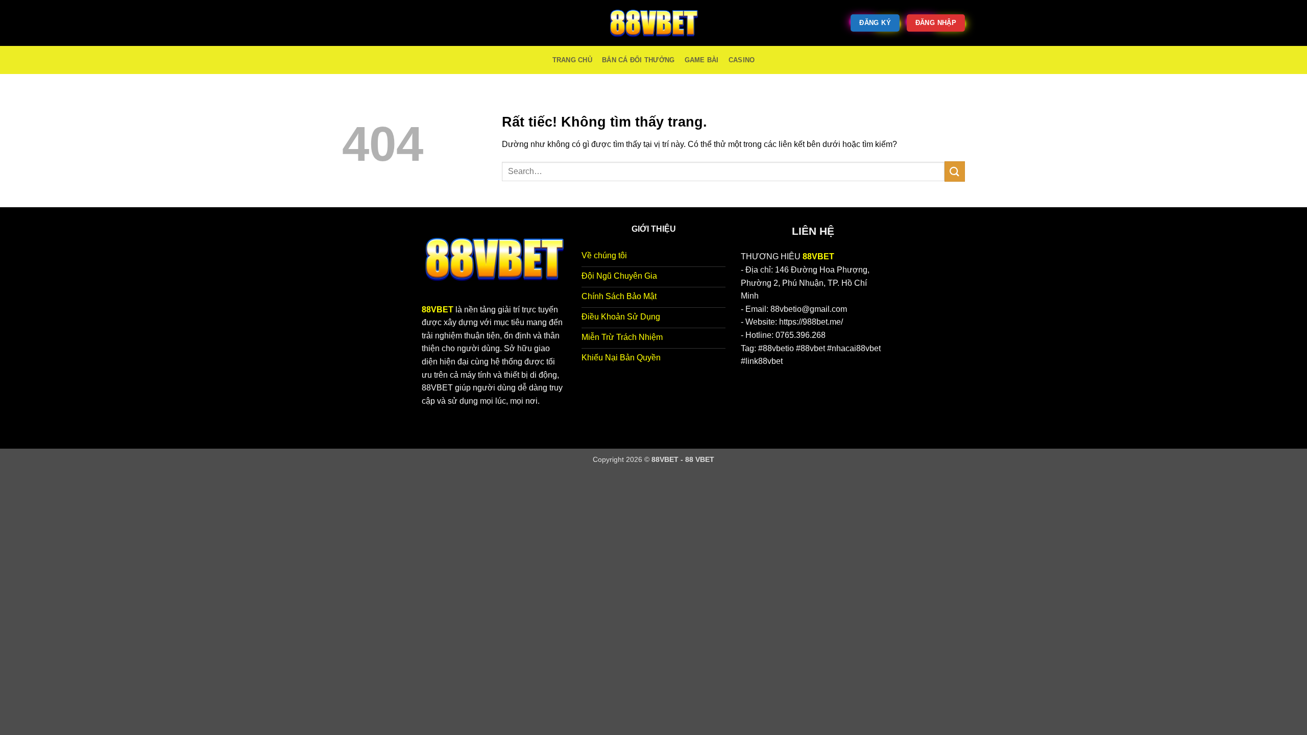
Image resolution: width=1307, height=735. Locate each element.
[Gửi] (955, 171)
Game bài (702, 60)
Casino (742, 60)
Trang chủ (572, 60)
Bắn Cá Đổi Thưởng (638, 60)
